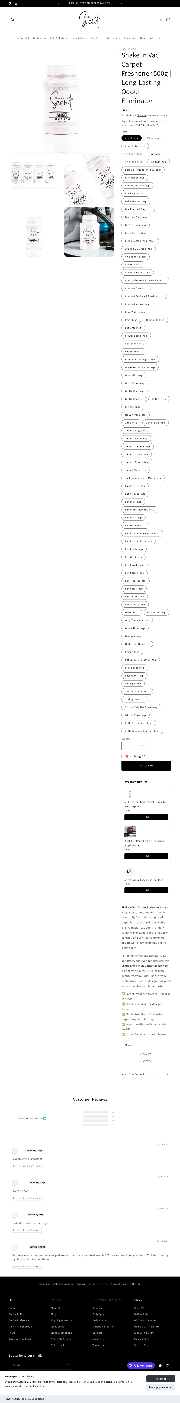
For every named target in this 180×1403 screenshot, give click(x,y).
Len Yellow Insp (134, 596)
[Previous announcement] (59, 3)
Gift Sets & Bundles (145, 1320)
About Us (56, 1308)
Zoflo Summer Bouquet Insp (142, 731)
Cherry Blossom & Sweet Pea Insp (145, 280)
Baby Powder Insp (136, 201)
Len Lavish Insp (134, 565)
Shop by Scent (142, 1345)
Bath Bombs (99, 1320)
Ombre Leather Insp (137, 644)
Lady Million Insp (135, 493)
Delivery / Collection (20, 1326)
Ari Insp (156, 153)
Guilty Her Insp (134, 399)
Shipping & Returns (61, 1320)
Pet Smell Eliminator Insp (140, 659)
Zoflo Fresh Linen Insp (138, 723)
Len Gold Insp (133, 557)
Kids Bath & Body (144, 1332)
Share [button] (128, 1045)
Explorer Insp (133, 327)
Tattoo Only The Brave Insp (141, 707)
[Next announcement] (121, 3)
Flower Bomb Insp (136, 335)
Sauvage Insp (133, 683)
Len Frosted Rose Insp (138, 541)
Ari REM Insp (158, 161)
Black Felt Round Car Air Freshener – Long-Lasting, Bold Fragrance (146, 840)
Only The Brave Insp (137, 620)
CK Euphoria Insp (135, 256)
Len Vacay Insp (134, 588)
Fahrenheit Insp (136, 344)
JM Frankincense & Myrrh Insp (143, 478)
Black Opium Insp (135, 193)
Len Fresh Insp (134, 549)
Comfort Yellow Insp (137, 304)
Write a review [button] (145, 1116)
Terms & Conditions (33, 1398)
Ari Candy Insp (135, 154)
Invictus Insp (133, 406)
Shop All (139, 1308)
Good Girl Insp (134, 375)
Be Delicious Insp (135, 225)
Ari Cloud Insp (135, 162)
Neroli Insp (132, 612)
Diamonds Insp (155, 319)
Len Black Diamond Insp (139, 509)
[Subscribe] (68, 1365)
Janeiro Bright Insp (136, 430)
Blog (53, 1314)
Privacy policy (12, 1398)
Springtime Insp (134, 699)
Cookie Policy (16, 1314)
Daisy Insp (131, 319)
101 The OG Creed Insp (138, 248)
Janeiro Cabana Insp (137, 446)
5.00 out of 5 (44, 1114)
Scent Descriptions (61, 1332)
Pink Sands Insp (134, 667)
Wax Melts (98, 1345)
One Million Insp (135, 628)
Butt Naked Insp (135, 177)
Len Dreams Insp (135, 525)
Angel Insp (131, 138)
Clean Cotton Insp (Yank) (140, 240)
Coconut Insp (133, 264)
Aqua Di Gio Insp (135, 146)
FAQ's (12, 1332)
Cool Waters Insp (135, 312)
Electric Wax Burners (104, 1326)
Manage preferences (160, 1387)
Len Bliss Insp (133, 517)
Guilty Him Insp (134, 391)
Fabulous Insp (133, 351)
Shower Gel (98, 1338)
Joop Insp (131, 422)
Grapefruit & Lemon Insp (140, 367)
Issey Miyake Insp (135, 414)
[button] (13, 20)
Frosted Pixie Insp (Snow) (140, 359)
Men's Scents (141, 1338)
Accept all (161, 1378)
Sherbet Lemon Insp (137, 691)
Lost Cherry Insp (135, 604)
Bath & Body (141, 1314)
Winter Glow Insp (135, 715)
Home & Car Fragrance (147, 1326)
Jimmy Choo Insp (135, 470)
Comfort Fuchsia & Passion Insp (144, 296)
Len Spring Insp (134, 572)
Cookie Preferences (20, 1320)
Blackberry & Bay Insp (138, 209)
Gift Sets (97, 1332)
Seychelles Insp (134, 675)
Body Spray (98, 1314)
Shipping (141, 115)
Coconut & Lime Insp (137, 272)
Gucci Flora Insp (135, 383)
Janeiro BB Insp (155, 422)
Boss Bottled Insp (136, 233)
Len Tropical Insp (135, 580)
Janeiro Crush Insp (136, 454)
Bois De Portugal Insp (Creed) (143, 169)
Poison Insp (132, 651)
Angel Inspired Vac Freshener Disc (143, 879)
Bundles (97, 1308)
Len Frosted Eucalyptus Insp (142, 533)
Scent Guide (57, 1326)
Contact (13, 1308)
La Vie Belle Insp (135, 485)
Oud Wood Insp (156, 612)
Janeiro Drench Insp (137, 462)
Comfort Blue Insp (136, 288)
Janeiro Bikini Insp (136, 438)
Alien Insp (155, 138)
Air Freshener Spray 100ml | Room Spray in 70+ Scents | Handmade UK (146, 801)
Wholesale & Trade (61, 1338)
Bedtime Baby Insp (136, 217)
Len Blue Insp (133, 501)
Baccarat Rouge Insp (137, 185)
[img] (20, 1145)
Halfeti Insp (159, 399)
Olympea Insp (133, 636)
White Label (57, 1345)
